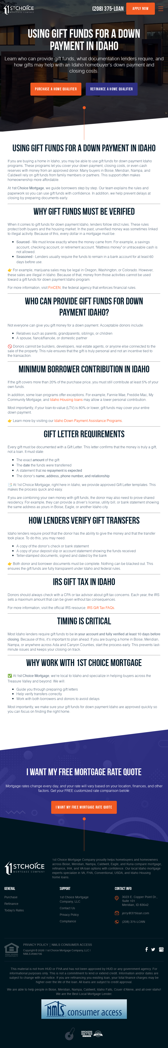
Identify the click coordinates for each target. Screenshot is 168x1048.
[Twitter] (153, 949)
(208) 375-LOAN (108, 8)
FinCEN (54, 287)
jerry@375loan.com (135, 913)
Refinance (11, 903)
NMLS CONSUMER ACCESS (72, 944)
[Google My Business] (161, 949)
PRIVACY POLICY (35, 944)
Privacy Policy (69, 914)
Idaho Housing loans (66, 399)
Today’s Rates (14, 910)
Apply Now (141, 8)
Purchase (11, 897)
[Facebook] (146, 949)
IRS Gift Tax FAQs (100, 607)
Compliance (68, 921)
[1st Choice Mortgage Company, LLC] (18, 9)
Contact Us (67, 908)
